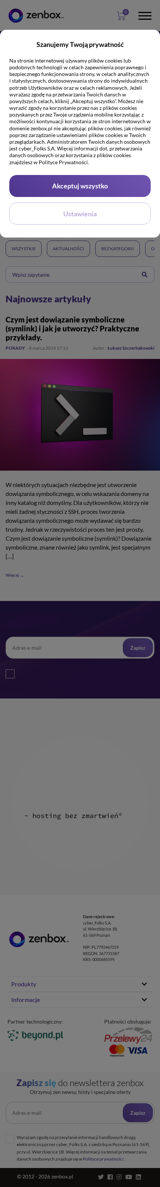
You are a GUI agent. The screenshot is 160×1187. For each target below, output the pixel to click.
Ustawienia (80, 214)
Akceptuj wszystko (80, 186)
